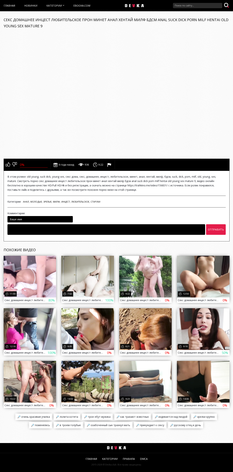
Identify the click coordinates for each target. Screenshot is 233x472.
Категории (54, 5)
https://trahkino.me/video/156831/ (147, 185)
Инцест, (65, 201)
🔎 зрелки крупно (204, 416)
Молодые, (36, 201)
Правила (129, 459)
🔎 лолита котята (67, 416)
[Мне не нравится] (14, 164)
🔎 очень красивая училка (33, 416)
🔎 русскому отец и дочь (185, 425)
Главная (9, 5)
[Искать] (227, 5)
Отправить (216, 229)
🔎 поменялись (40, 425)
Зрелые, (47, 201)
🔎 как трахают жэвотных (132, 416)
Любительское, (80, 201)
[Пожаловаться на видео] (109, 164)
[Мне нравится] (7, 164)
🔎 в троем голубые (68, 425)
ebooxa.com (81, 5)
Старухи (95, 201)
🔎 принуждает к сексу (150, 425)
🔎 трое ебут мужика (97, 416)
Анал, (26, 201)
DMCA (144, 459)
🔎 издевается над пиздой (171, 416)
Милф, (56, 201)
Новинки (30, 5)
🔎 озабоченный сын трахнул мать (108, 425)
